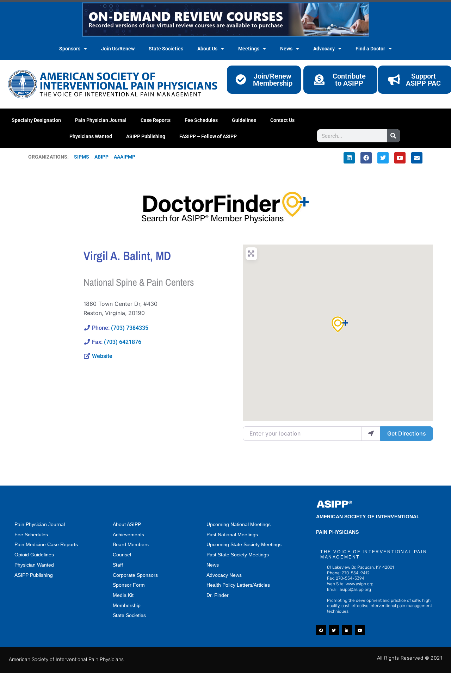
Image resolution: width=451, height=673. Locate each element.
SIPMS (79, 157)
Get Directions (406, 433)
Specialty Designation (36, 120)
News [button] (286, 48)
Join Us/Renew (118, 48)
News (212, 565)
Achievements (128, 534)
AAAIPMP (124, 157)
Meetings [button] (248, 48)
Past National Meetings (232, 534)
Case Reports (156, 120)
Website (102, 356)
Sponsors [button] (69, 48)
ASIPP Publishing (145, 136)
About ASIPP (127, 524)
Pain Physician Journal (100, 120)
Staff (118, 565)
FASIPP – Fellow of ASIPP (208, 136)
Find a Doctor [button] (370, 48)
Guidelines (244, 120)
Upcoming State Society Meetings (244, 544)
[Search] (393, 135)
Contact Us (282, 120)
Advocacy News (224, 575)
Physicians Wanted (90, 136)
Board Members (131, 544)
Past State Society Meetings (237, 554)
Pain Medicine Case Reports (46, 544)
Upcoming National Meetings (238, 524)
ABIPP (101, 157)
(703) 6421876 (122, 342)
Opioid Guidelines (34, 554)
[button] (337, 324)
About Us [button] (207, 48)
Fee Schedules (201, 120)
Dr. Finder (217, 595)
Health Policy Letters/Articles (238, 585)
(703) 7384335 (129, 328)
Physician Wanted (34, 565)
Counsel (122, 554)
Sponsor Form (129, 585)
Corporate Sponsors (135, 575)
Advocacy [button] (324, 48)
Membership (127, 605)
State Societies (166, 48)
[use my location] (371, 433)
